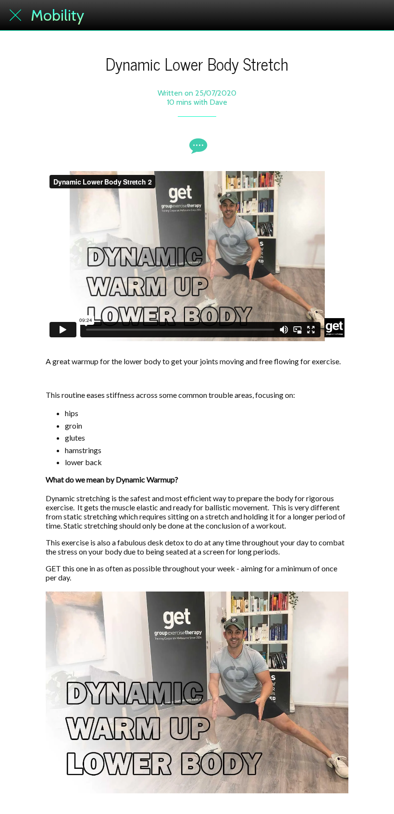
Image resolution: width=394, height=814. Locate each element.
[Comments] (197, 145)
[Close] (15, 15)
